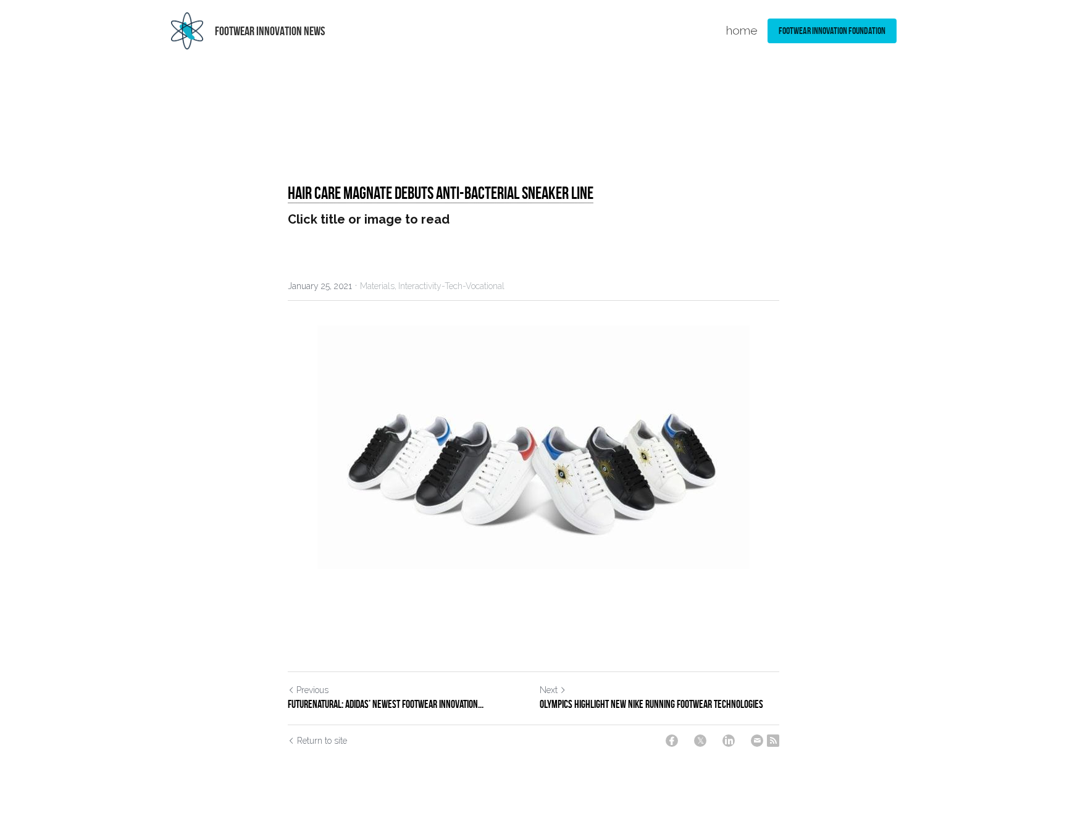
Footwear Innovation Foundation (832, 30)
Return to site (322, 741)
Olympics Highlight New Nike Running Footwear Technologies (651, 704)
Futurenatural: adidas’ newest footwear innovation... (385, 704)
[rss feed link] (773, 740)
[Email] (757, 740)
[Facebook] (672, 740)
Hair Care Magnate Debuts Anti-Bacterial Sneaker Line (440, 193)
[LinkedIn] (728, 740)
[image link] (187, 30)
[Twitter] (700, 740)
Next (549, 690)
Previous (312, 690)
